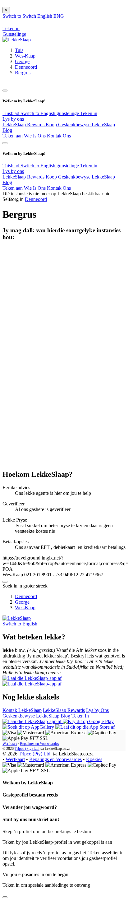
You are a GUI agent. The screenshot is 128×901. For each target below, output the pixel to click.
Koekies (94, 759)
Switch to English (39, 113)
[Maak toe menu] (4, 90)
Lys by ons (13, 119)
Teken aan (13, 135)
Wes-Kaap (25, 55)
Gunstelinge (14, 34)
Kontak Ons (59, 135)
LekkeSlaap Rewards (24, 124)
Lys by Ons (97, 710)
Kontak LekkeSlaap (22, 710)
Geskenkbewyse (18, 715)
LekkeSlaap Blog (53, 715)
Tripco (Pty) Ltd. (27, 748)
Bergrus (22, 72)
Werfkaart (9, 743)
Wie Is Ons (35, 135)
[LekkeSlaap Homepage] (16, 39)
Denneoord (26, 67)
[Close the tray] (4, 897)
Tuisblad (11, 113)
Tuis (19, 50)
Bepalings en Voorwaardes (39, 743)
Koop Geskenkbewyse (69, 124)
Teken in (88, 113)
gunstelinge (68, 113)
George (22, 61)
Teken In (80, 715)
